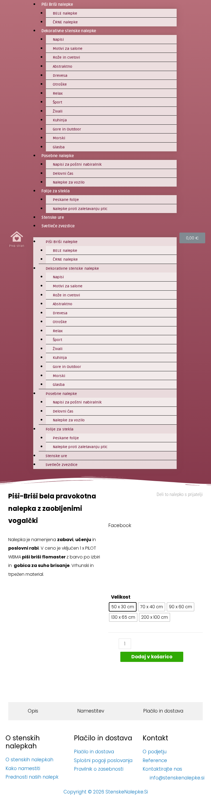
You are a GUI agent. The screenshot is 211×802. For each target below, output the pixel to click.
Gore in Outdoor (67, 129)
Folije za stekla (55, 191)
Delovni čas (63, 173)
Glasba (59, 147)
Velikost (121, 597)
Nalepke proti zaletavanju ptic (80, 208)
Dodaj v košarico (151, 656)
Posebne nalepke (57, 155)
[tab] (33, 711)
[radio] (122, 607)
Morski (59, 138)
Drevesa (60, 75)
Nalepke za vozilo (69, 182)
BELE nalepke (65, 13)
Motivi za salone (68, 48)
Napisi (58, 39)
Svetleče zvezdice (58, 225)
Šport (57, 102)
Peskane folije (66, 199)
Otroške (60, 84)
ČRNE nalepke (65, 22)
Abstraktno (62, 66)
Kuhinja (60, 120)
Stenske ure (52, 217)
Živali (57, 111)
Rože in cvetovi (66, 57)
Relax (58, 93)
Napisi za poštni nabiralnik (77, 164)
